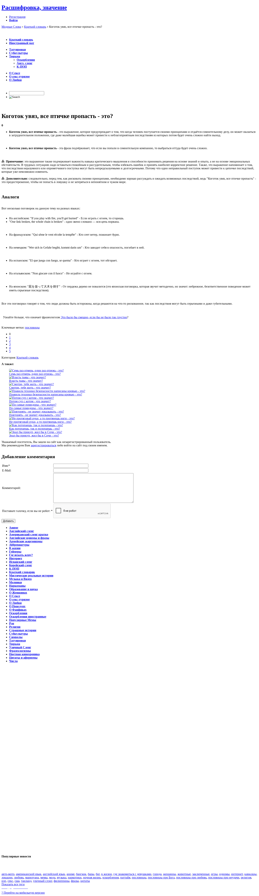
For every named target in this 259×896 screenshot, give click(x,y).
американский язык (28, 874)
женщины (169, 874)
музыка (61, 877)
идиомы (224, 874)
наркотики (75, 877)
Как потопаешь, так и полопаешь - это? (34, 428)
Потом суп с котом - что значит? (30, 401)
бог (98, 874)
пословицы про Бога (161, 877)
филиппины (61, 881)
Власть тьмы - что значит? (26, 380)
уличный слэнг (42, 881)
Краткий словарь (27, 357)
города (157, 874)
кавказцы (250, 874)
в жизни (106, 874)
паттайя (125, 877)
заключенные (201, 874)
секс (10, 881)
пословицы (32, 327)
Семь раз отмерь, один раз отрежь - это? (35, 374)
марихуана (32, 877)
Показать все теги (13, 884)
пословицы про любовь (191, 877)
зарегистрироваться (43, 445)
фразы (75, 881)
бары (91, 874)
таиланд (26, 881)
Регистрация (17, 16)
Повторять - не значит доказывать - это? (35, 415)
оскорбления (110, 877)
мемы (44, 877)
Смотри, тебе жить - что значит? (30, 387)
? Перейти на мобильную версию (23, 892)
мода (52, 877)
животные (184, 874)
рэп (4, 881)
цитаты (85, 881)
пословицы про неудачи (223, 877)
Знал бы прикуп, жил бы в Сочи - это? (34, 435)
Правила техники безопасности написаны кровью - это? (45, 394)
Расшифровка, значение (34, 7)
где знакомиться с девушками (132, 874)
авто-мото (8, 874)
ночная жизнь (92, 877)
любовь (19, 877)
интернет (237, 874)
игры (214, 874)
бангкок (81, 874)
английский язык (54, 874)
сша (17, 881)
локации (7, 877)
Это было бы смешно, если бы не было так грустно (94, 317)
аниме (71, 874)
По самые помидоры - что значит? (31, 408)
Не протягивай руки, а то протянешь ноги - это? (40, 421)
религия (246, 877)
